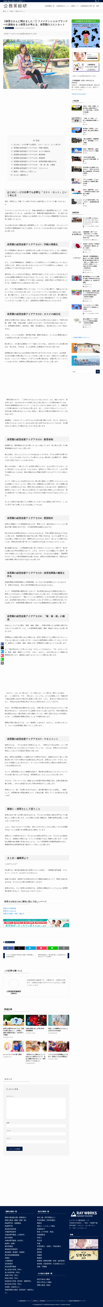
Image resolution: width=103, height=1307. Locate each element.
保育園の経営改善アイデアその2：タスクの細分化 (32, 151)
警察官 (39, 1223)
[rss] (96, 1)
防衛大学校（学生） (12, 1278)
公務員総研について (25, 1301)
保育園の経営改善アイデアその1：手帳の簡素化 (31, 148)
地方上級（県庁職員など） (46, 1217)
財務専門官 (9, 1226)
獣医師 (39, 1249)
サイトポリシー (61, 1301)
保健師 (39, 1255)
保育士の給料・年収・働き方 (13, 913)
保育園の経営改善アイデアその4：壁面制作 (29, 158)
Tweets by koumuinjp (78, 94)
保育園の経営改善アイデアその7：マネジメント (31, 168)
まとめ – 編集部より (21, 175)
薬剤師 (39, 1252)
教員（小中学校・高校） (46, 1232)
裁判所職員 (9, 1246)
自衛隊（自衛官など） (13, 1287)
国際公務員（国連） (44, 1285)
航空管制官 (9, 1237)
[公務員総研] (15, 6)
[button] (8, 948)
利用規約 (42, 1301)
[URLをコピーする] (64, 948)
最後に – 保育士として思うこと (25, 171)
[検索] (98, 1)
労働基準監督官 (10, 1232)
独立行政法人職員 (43, 1279)
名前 (7, 1123)
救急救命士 (41, 1229)
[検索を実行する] (98, 371)
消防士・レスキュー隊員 (46, 1226)
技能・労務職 (42, 1266)
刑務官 (7, 1258)
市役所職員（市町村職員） (46, 1220)
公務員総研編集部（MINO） (14, 992)
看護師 (39, 1258)
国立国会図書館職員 (12, 1255)
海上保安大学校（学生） (14, 1269)
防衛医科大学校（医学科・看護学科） (18, 1281)
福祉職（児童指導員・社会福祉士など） (51, 1263)
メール (8, 1130)
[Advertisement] (36, 109)
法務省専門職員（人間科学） (15, 1234)
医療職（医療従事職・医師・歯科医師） (51, 1261)
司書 (38, 1243)
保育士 (39, 1237)
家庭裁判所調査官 (11, 1249)
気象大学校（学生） (12, 1275)
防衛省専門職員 (10, 1266)
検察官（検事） (10, 1243)
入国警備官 (9, 1261)
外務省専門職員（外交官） (14, 1240)
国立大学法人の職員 (44, 1282)
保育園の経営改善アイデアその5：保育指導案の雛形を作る (35, 161)
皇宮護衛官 (9, 1263)
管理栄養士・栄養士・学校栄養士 (49, 1246)
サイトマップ (51, 1301)
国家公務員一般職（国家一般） (16, 1220)
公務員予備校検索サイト (75, 1301)
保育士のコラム (9, 28)
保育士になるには (9, 911)
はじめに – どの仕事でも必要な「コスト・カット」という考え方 (37, 144)
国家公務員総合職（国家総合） (16, 1217)
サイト (8, 1138)
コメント (9, 1096)
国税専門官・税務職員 (13, 1223)
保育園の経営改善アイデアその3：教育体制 (29, 154)
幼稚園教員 (41, 1234)
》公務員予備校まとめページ (81, 337)
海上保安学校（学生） (13, 1272)
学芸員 (39, 1240)
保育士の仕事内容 (9, 908)
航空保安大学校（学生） (14, 1284)
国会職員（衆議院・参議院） (15, 1252)
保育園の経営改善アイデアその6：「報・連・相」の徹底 (34, 165)
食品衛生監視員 (10, 1229)
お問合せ (35, 1301)
